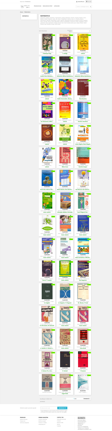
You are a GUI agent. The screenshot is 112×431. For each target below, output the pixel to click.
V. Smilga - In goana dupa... (65, 52)
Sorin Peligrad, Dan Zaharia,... (82, 210)
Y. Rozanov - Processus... (83, 369)
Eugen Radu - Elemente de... (65, 392)
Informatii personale (61, 419)
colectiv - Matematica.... (47, 165)
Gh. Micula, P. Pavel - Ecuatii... (82, 301)
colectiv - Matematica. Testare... (65, 120)
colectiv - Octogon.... (47, 142)
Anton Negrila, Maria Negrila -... (83, 142)
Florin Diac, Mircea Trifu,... (47, 188)
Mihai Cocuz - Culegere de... (65, 165)
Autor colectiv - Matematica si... (65, 233)
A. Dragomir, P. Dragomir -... (65, 301)
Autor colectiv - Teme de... (65, 256)
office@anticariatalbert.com (84, 429)
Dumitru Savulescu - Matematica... (82, 120)
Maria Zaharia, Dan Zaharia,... (64, 188)
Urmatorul (87, 399)
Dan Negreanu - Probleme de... (83, 278)
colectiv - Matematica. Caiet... (47, 97)
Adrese (58, 424)
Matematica (25, 16)
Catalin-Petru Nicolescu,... (47, 74)
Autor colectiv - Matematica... (47, 210)
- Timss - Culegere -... (83, 392)
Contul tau (60, 417)
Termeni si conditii (42, 422)
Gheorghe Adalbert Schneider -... (65, 210)
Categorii (57, 6)
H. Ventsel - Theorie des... (65, 369)
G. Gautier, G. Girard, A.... (46, 346)
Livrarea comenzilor (42, 419)
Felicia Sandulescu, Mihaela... (82, 256)
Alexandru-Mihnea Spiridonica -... (65, 74)
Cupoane (59, 426)
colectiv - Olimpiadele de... (83, 52)
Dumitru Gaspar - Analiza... (83, 165)
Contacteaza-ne (41, 424)
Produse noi (37, 6)
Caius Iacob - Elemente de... (83, 346)
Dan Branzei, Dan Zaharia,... (83, 188)
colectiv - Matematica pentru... (65, 142)
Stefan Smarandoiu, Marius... (65, 97)
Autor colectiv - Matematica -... (83, 233)
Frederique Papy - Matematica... (47, 52)
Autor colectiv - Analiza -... (83, 324)
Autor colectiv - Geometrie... (65, 324)
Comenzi (59, 421)
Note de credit (60, 422)
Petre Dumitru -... (83, 97)
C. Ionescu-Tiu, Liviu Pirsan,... (47, 369)
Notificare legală (42, 421)
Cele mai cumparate (24, 422)
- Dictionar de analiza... (47, 392)
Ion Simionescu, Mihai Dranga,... (47, 120)
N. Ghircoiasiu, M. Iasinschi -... (47, 324)
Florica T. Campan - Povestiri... (47, 278)
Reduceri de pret (47, 6)
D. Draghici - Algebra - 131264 (47, 301)
